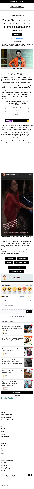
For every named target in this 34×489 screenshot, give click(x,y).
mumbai (9, 262)
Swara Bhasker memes (16, 271)
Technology (5, 436)
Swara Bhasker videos (21, 262)
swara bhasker (10, 258)
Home (3, 412)
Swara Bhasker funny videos (17, 267)
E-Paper (3, 462)
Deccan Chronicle (6, 414)
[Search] (32, 7)
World (3, 431)
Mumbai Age (5, 446)
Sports (3, 429)
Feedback (4, 465)
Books (3, 426)
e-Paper (12, 1)
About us (4, 451)
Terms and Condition (7, 460)
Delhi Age (4, 443)
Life (2, 453)
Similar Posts (7, 398)
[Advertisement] (17, 158)
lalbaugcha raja (22, 258)
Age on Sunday (18, 1)
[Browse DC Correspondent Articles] (4, 277)
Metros (3, 434)
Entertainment (17, 34)
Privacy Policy (5, 468)
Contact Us (4, 470)
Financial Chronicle (7, 420)
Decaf (3, 448)
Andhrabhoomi (6, 417)
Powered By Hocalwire (6, 485)
